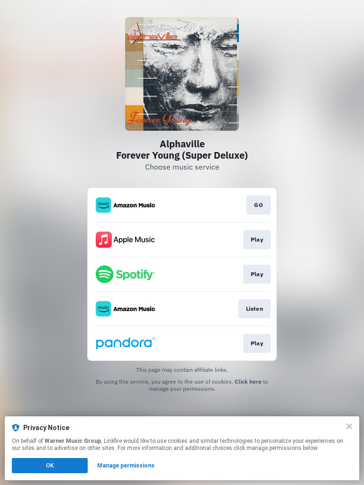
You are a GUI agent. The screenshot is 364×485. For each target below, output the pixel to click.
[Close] (349, 426)
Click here (248, 381)
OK (50, 465)
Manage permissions (126, 465)
